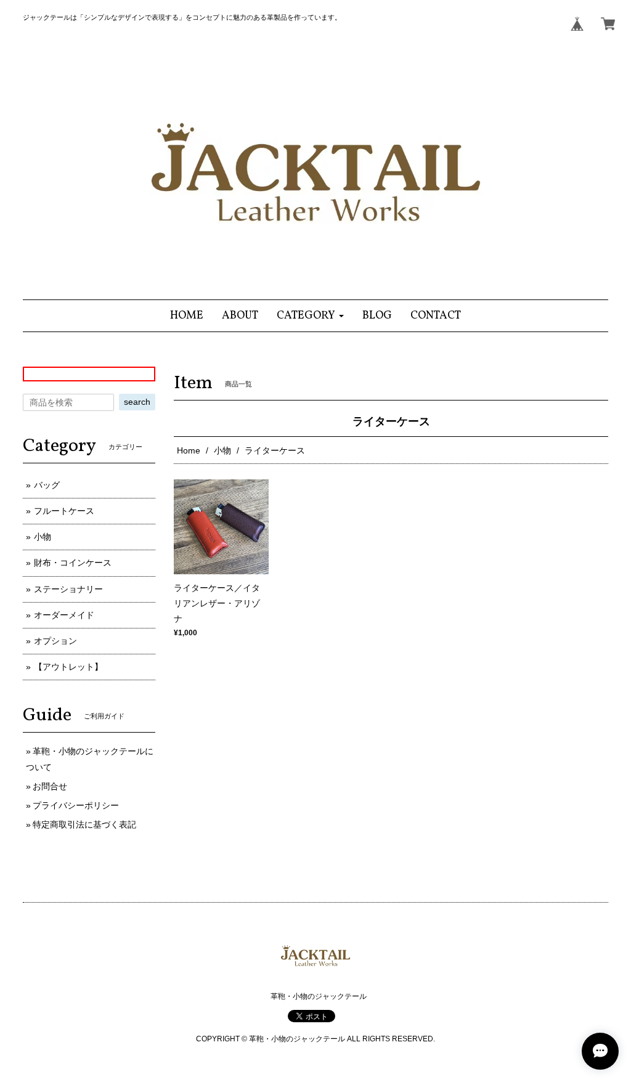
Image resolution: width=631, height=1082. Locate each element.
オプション (55, 641)
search (137, 402)
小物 (222, 450)
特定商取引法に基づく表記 (84, 824)
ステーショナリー (68, 589)
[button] (310, 316)
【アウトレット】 (68, 667)
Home (188, 450)
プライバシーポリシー (76, 805)
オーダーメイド (64, 615)
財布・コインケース (73, 562)
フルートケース (64, 511)
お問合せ (50, 786)
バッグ (47, 485)
